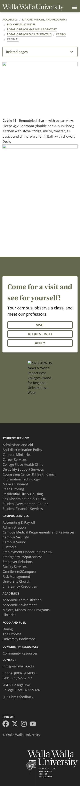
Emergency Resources (20, 586)
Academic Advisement (20, 605)
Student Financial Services (23, 508)
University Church (16, 581)
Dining (8, 629)
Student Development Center (25, 504)
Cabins (61, 34)
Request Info (40, 334)
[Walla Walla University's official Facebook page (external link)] (6, 724)
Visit (40, 325)
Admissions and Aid (18, 445)
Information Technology (21, 479)
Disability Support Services (23, 469)
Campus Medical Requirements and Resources (39, 532)
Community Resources (20, 653)
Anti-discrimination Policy (22, 449)
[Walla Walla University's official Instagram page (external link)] (25, 724)
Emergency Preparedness (22, 557)
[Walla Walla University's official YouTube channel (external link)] (34, 724)
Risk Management (16, 576)
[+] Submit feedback (18, 697)
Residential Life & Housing (23, 494)
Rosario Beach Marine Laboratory (32, 29)
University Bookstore (19, 639)
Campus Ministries (17, 454)
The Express (12, 634)
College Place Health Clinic (23, 464)
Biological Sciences (21, 24)
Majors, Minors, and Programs (44, 19)
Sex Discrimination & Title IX (24, 499)
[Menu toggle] (73, 7)
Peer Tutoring (13, 489)
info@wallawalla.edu (18, 666)
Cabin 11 (13, 39)
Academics (10, 19)
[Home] (33, 7)
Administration (14, 527)
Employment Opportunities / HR (27, 552)
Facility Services (15, 566)
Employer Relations (18, 561)
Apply (40, 343)
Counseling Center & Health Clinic (29, 474)
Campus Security (16, 537)
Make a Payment (15, 484)
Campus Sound (14, 542)
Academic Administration (22, 600)
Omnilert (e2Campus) (19, 571)
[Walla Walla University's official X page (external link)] (16, 724)
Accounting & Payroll (19, 522)
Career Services (15, 459)
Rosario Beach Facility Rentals (29, 34)
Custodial (10, 547)
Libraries (9, 615)
